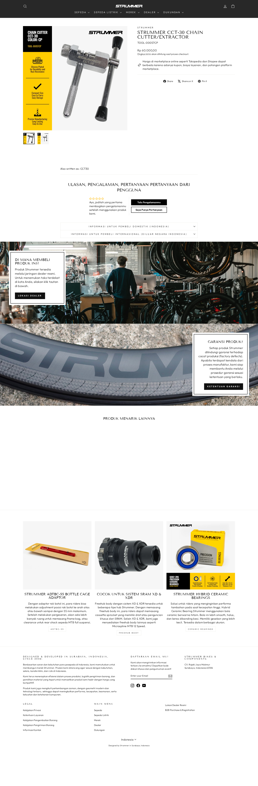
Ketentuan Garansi (223, 386)
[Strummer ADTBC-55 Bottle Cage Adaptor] (57, 555)
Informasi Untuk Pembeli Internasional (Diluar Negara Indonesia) (129, 234)
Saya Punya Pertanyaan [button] (149, 209)
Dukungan (172, 12)
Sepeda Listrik (106, 12)
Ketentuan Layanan (33, 715)
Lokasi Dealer (30, 295)
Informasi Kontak (32, 730)
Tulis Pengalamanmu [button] (149, 202)
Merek (131, 12)
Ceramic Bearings (201, 629)
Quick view (48, 474)
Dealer (150, 12)
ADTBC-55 (57, 629)
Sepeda (81, 12)
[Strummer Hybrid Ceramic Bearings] (200, 555)
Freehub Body (129, 633)
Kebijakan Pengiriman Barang (38, 725)
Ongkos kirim (144, 54)
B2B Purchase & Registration (180, 710)
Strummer (145, 27)
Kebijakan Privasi (32, 710)
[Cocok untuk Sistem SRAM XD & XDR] (129, 555)
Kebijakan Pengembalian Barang (40, 720)
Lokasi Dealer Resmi (175, 705)
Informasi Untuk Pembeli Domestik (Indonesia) (129, 226)
